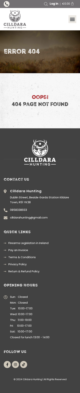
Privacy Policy (17, 264)
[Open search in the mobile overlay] (46, 4)
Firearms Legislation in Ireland (28, 243)
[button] (72, 19)
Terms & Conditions (22, 257)
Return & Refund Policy (23, 271)
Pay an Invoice (18, 250)
